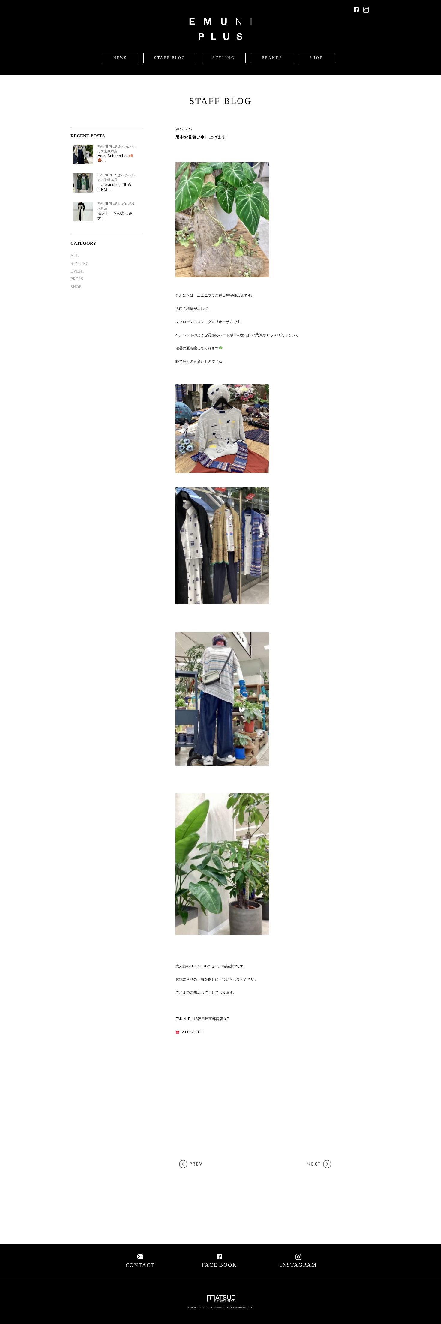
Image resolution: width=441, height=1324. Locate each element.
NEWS (120, 58)
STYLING (223, 58)
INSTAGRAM (298, 1265)
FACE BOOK (219, 1265)
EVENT (77, 271)
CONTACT (140, 1265)
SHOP (316, 58)
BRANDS (272, 58)
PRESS (76, 279)
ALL (74, 255)
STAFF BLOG (169, 58)
